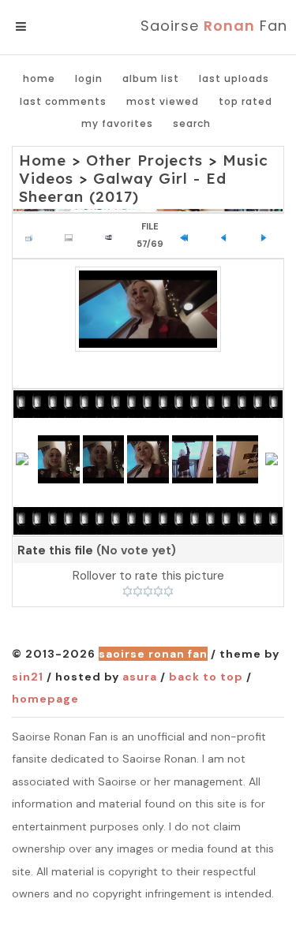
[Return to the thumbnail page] (32, 235)
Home (39, 78)
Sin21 (27, 677)
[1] (127, 591)
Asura (139, 677)
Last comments (63, 101)
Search (192, 123)
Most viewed (162, 101)
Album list (150, 78)
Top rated (245, 101)
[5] (168, 591)
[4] (158, 591)
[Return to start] (187, 235)
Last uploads (234, 78)
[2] (138, 591)
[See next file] (267, 235)
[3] (148, 591)
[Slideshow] (112, 235)
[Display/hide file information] (72, 235)
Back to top (206, 677)
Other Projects (144, 160)
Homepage (45, 699)
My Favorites (117, 123)
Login (89, 78)
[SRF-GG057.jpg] (148, 309)
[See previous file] (227, 235)
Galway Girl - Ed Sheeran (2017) (123, 187)
